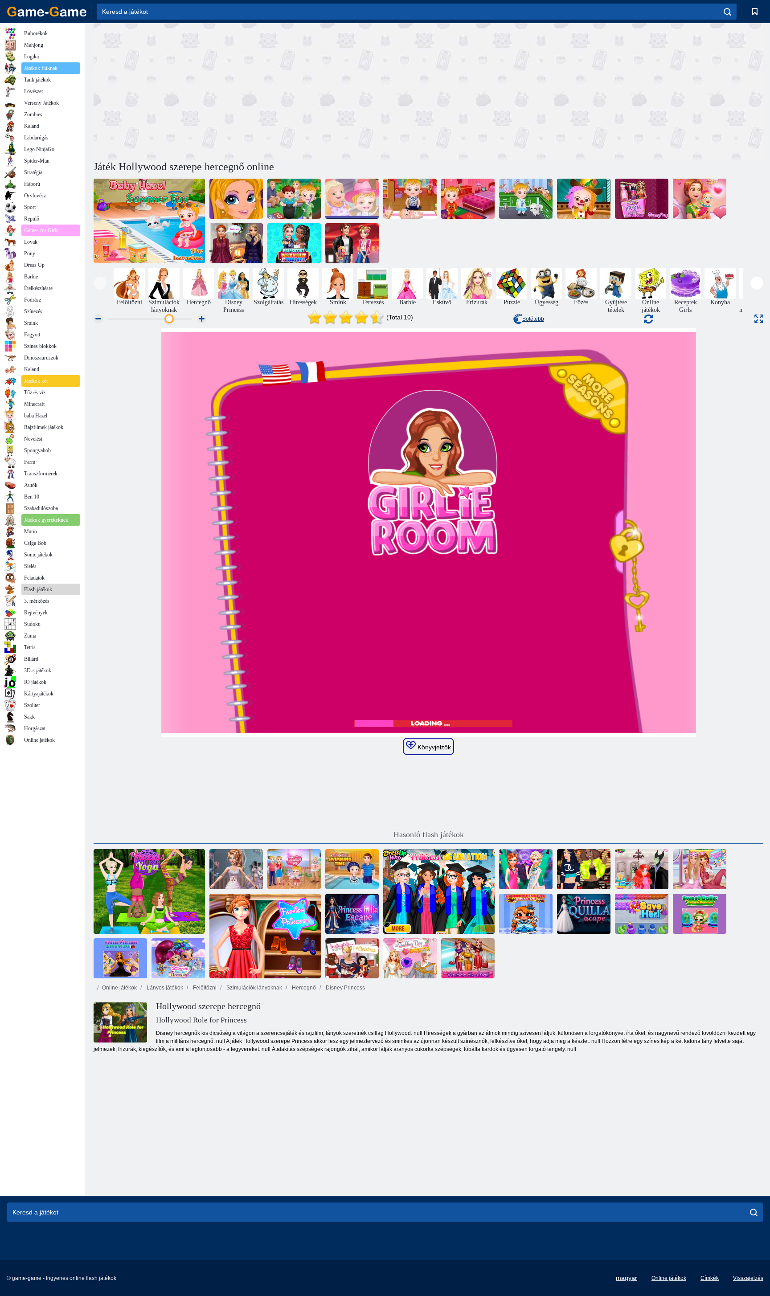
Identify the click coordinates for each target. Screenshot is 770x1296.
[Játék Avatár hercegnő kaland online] (120, 958)
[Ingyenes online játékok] (47, 11)
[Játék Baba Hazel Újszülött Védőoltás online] (410, 199)
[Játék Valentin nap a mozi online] (352, 243)
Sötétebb (533, 319)
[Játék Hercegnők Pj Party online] (699, 869)
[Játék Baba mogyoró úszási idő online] (352, 869)
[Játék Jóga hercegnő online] (149, 891)
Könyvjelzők (433, 747)
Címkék (709, 1278)
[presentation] (100, 283)
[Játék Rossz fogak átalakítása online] (236, 199)
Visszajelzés (748, 1278)
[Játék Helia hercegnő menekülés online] (352, 914)
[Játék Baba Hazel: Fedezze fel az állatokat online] (526, 199)
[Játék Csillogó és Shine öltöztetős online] (178, 958)
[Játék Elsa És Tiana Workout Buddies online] (294, 243)
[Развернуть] (758, 319)
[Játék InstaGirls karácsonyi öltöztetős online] (352, 958)
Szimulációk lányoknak (253, 988)
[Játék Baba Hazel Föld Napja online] (294, 199)
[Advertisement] (261, 90)
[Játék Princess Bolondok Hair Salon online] (641, 869)
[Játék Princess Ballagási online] (439, 891)
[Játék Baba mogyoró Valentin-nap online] (294, 869)
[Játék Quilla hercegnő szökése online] (583, 914)
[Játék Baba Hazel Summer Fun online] (149, 221)
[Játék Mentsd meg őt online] (641, 914)
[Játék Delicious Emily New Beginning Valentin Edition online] (699, 199)
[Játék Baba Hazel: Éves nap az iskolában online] (583, 199)
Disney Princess (344, 988)
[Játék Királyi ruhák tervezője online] (236, 869)
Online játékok (119, 988)
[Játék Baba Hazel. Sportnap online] (468, 199)
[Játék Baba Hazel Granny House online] (352, 199)
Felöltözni (204, 988)
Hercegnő (303, 988)
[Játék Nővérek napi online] (236, 243)
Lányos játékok (164, 988)
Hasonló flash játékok (428, 834)
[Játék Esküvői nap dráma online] (410, 958)
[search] (727, 11)
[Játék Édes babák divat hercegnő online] (699, 914)
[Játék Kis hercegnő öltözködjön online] (526, 914)
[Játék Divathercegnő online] (265, 936)
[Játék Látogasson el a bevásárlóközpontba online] (468, 958)
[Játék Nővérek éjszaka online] (526, 869)
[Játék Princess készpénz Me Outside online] (583, 869)
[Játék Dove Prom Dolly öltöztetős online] (641, 199)
